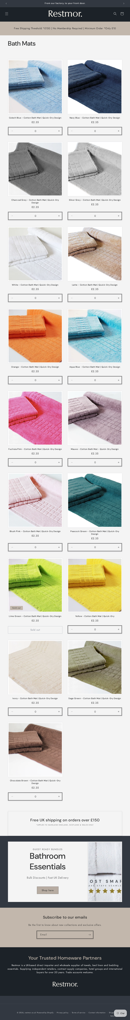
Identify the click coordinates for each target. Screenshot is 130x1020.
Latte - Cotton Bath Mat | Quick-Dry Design (95, 285)
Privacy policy (62, 1012)
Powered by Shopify (45, 1012)
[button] (6, 13)
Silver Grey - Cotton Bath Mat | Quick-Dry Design (95, 200)
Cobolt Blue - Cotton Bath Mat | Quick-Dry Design (35, 118)
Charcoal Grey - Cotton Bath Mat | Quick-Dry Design (35, 201)
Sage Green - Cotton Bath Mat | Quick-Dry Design (94, 698)
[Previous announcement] (6, 3)
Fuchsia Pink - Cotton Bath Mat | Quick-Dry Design (35, 449)
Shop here (48, 890)
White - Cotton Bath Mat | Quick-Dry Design (35, 285)
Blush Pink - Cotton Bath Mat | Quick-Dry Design (35, 531)
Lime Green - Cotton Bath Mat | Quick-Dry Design (35, 616)
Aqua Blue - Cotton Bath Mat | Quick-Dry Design (94, 367)
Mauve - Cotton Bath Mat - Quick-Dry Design (95, 449)
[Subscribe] (89, 935)
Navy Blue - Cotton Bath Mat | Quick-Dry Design (95, 118)
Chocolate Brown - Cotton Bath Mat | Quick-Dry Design (35, 782)
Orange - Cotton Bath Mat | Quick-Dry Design (35, 367)
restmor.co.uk (30, 1012)
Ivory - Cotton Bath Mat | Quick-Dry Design (35, 698)
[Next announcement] (123, 3)
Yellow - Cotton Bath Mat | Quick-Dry (94, 616)
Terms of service (78, 1012)
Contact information (97, 1012)
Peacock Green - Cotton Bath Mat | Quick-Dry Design (94, 532)
